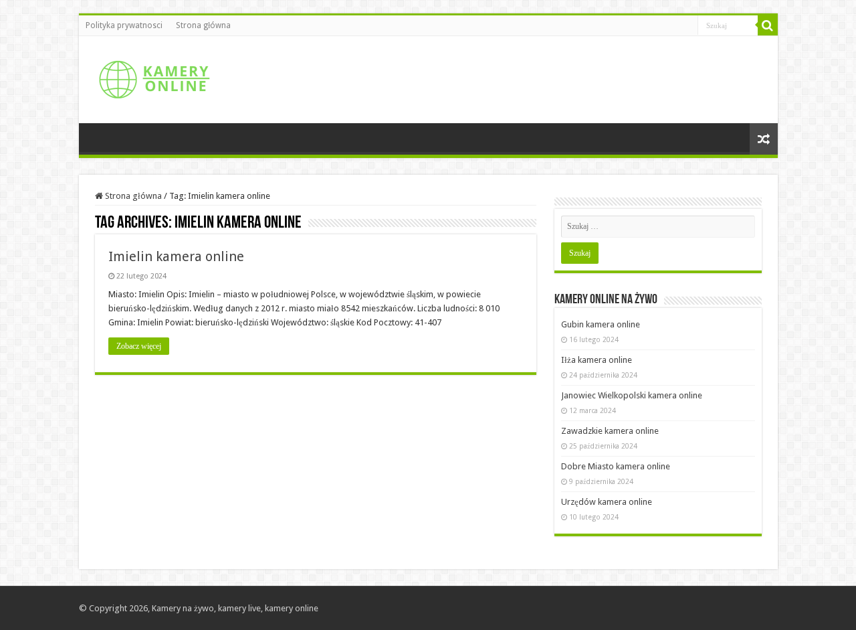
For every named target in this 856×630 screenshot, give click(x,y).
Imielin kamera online (176, 256)
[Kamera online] (152, 77)
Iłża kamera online (596, 360)
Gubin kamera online (600, 324)
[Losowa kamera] (764, 139)
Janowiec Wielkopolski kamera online (631, 395)
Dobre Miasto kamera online (615, 466)
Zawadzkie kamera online (610, 431)
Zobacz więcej (138, 346)
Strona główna (203, 25)
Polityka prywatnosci (124, 25)
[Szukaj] (768, 25)
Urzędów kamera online (606, 502)
